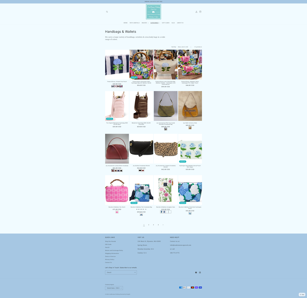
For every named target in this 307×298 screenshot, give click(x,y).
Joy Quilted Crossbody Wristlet (141, 165)
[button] (107, 12)
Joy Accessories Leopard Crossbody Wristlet (166, 166)
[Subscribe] (135, 272)
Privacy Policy (109, 259)
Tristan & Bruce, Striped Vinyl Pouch (117, 81)
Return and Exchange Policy (114, 250)
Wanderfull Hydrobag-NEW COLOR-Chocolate (141, 123)
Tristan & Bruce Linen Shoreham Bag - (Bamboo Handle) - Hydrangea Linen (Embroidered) (165, 83)
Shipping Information (112, 253)
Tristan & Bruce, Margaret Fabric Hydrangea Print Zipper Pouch (190, 82)
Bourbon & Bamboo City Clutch (117, 207)
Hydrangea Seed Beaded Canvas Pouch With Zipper (190, 166)
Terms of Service (110, 256)
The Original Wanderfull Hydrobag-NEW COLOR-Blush (117, 123)
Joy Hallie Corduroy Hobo (190, 123)
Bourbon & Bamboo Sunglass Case (165, 207)
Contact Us (108, 262)
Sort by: (173, 47)
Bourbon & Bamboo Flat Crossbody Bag (141, 207)
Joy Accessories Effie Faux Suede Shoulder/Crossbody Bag (165, 123)
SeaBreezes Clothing (114, 294)
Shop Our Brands (110, 241)
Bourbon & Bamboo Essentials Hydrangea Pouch (190, 207)
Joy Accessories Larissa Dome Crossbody (117, 165)
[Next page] (163, 225)
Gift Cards (108, 244)
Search (107, 247)
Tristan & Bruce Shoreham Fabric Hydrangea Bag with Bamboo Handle (141, 82)
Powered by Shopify (125, 294)
